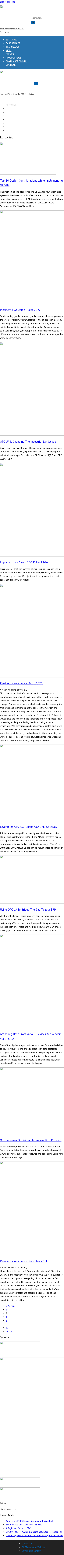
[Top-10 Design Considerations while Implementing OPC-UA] (28, 173)
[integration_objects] (20, 1497)
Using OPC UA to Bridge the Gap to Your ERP (28, 909)
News (8, 50)
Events (10, 54)
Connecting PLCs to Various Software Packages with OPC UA (34, 1535)
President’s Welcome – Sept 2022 (20, 310)
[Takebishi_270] (20, 1484)
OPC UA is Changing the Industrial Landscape (28, 441)
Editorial (11, 39)
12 (7, 1327)
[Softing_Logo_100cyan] (20, 1353)
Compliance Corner (16, 61)
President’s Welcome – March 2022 (21, 683)
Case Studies (13, 43)
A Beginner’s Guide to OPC (18, 1528)
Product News (13, 57)
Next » (9, 1331)
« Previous (10, 1306)
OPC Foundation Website (33, 1547)
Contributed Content (31, 1550)
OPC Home (11, 64)
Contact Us (27, 1543)
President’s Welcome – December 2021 (23, 1261)
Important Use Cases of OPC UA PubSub (24, 562)
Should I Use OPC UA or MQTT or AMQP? (25, 1524)
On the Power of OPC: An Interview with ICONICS (30, 1140)
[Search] (33, 22)
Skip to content (7, 1)
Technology (12, 46)
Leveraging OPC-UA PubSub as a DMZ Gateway (28, 827)
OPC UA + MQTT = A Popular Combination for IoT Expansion (34, 1531)
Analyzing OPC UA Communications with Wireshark (29, 1521)
